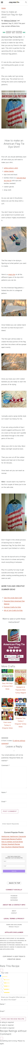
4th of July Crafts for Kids (13, 610)
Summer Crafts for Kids (12, 607)
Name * (2, 1004)
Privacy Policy (14, 926)
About (14, 911)
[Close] (1, 970)
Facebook (14, 895)
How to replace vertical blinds (12, 842)
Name (4, 792)
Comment (5, 765)
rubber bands (9, 171)
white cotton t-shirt (11, 168)
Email (3, 801)
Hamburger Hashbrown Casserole (13, 836)
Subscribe (14, 871)
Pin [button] (21, 656)
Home (3, 8)
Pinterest (14, 898)
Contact (14, 913)
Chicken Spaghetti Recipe (10, 844)
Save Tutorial (14, 659)
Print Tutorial (11, 656)
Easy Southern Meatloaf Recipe (12, 847)
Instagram (14, 900)
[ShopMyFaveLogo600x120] (14, 34)
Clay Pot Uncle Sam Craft (13, 598)
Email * (2, 1011)
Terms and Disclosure (14, 924)
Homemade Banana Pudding (11, 839)
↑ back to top (14, 883)
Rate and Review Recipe (12, 1019)
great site (11, 274)
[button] (7, 650)
